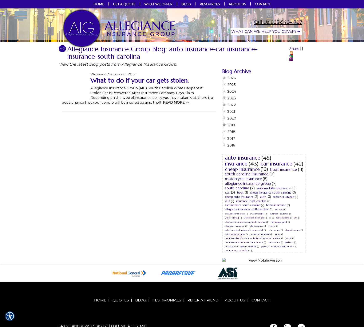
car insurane (274, 284)
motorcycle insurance (243, 220)
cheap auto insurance (239, 239)
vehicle (272, 268)
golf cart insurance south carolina (277, 288)
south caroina (282, 260)
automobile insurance (273, 230)
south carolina (237, 230)
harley (277, 276)
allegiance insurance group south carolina (245, 264)
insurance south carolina (251, 243)
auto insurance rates (235, 276)
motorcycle (230, 288)
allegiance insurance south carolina (247, 251)
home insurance (276, 247)
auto (263, 239)
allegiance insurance (235, 256)
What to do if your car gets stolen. (139, 122)
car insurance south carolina (242, 247)
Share (294, 91)
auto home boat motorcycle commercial (244, 272)
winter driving (232, 260)
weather (278, 251)
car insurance (276, 206)
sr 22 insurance (257, 256)
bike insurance (256, 268)
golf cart (289, 284)
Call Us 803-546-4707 (278, 22)
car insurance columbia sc (237, 292)
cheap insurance (242, 211)
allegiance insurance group (248, 225)
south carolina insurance (247, 216)
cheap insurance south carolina (270, 235)
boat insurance (283, 211)
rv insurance (274, 272)
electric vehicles (248, 288)
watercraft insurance (254, 260)
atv (295, 260)
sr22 (227, 243)
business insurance (279, 256)
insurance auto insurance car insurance (244, 284)
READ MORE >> (176, 145)
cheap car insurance (234, 268)
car (227, 234)
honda (288, 280)
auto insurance (242, 200)
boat (240, 235)
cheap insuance (292, 272)
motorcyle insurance (259, 276)
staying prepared (278, 264)
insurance (236, 206)
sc (270, 260)
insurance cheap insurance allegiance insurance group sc (252, 280)
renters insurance (283, 239)
